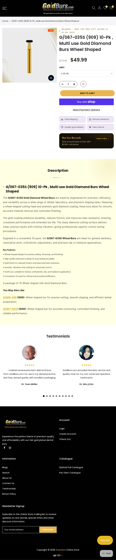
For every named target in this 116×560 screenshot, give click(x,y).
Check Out (65, 439)
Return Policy (9, 493)
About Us (7, 478)
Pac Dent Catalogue (70, 472)
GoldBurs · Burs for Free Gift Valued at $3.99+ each (84, 30)
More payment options (86, 109)
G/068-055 (10, 297)
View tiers (101, 138)
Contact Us (8, 483)
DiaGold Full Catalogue (71, 467)
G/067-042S (10, 308)
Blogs (5, 467)
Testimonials (9, 488)
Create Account (67, 433)
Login (62, 428)
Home (5, 21)
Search (6, 472)
